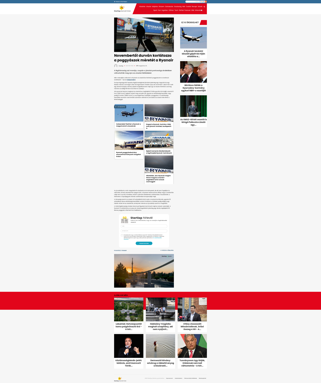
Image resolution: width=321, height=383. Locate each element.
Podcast (187, 10)
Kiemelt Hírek (129, 66)
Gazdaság (178, 7)
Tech (176, 10)
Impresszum (169, 378)
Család (188, 7)
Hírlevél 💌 (198, 10)
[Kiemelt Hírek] (123, 8)
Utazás (148, 7)
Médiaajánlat (202, 378)
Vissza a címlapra (168, 250)
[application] (144, 271)
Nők (183, 7)
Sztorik (200, 7)
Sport (155, 10)
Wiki (192, 10)
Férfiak (181, 10)
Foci (159, 10)
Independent (131, 80)
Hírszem (161, 7)
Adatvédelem (178, 378)
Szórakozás (169, 7)
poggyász (117, 250)
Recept (194, 7)
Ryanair (124, 250)
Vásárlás (142, 7)
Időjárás (155, 7)
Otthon (171, 10)
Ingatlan (165, 10)
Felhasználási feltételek (190, 378)
